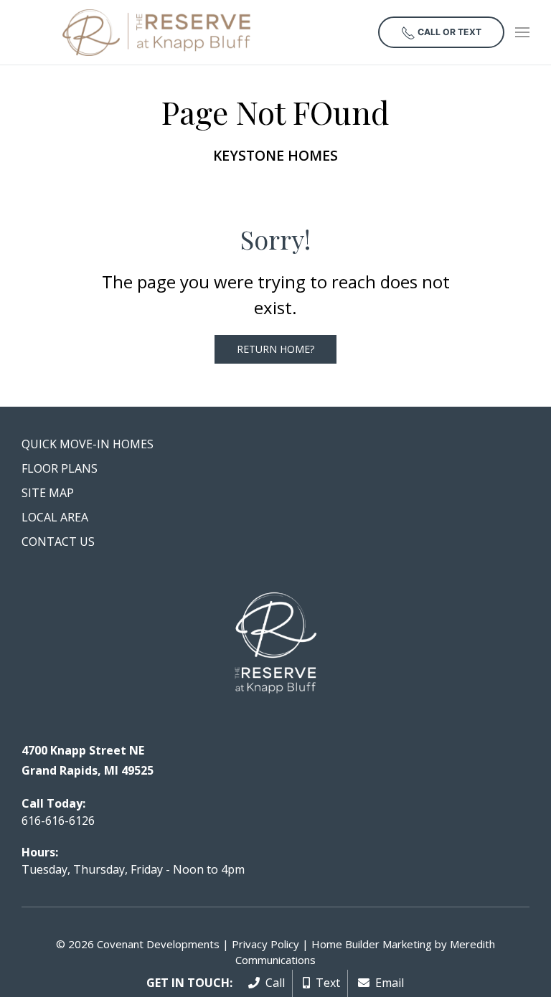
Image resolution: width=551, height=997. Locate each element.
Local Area (55, 517)
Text (325, 983)
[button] (522, 32)
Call (272, 983)
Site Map (48, 493)
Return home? (275, 349)
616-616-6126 (58, 820)
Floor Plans (60, 468)
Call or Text (448, 32)
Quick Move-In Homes (88, 444)
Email (386, 983)
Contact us (58, 541)
